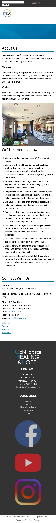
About (28, 404)
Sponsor (6, 329)
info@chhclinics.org (17, 318)
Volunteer (6, 323)
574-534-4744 (16, 311)
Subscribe (6, 332)
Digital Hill (29, 520)
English (39, 3)
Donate (5, 326)
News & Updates (28, 407)
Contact (28, 413)
